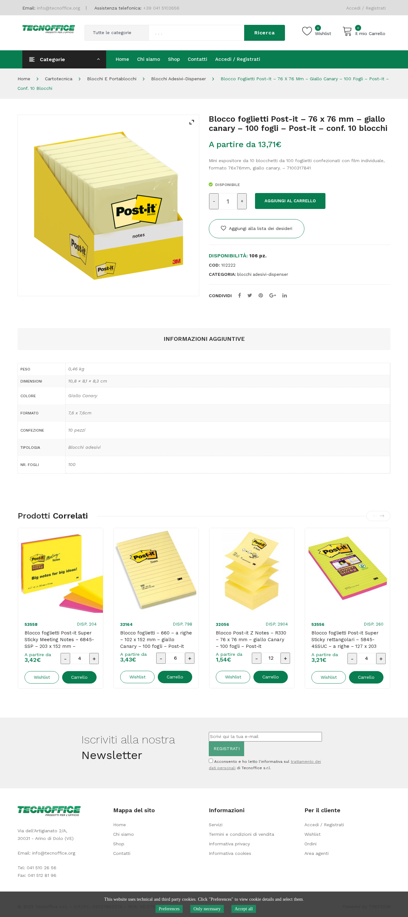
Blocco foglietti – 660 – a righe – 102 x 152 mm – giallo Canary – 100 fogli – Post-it (156, 639)
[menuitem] (122, 59)
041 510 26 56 (41, 867)
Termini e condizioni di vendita (241, 834)
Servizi (215, 824)
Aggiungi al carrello (290, 200)
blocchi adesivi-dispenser (178, 78)
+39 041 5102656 (161, 8)
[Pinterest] (261, 295)
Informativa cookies (230, 853)
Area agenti (316, 853)
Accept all (244, 908)
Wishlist (312, 834)
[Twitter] (249, 295)
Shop (118, 843)
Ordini (310, 843)
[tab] (204, 339)
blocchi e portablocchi (111, 78)
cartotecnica (58, 78)
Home (24, 78)
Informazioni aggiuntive (204, 338)
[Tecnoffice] (48, 28)
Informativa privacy (229, 843)
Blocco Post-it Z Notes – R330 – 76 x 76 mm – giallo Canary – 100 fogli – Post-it (251, 639)
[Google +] (272, 295)
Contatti (121, 853)
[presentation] (375, 516)
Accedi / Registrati (366, 8)
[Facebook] (239, 295)
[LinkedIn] (284, 295)
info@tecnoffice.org (53, 853)
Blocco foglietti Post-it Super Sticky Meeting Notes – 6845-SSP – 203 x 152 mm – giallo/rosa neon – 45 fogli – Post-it (59, 646)
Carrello (79, 677)
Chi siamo (123, 834)
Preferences (169, 908)
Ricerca (264, 33)
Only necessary (207, 908)
